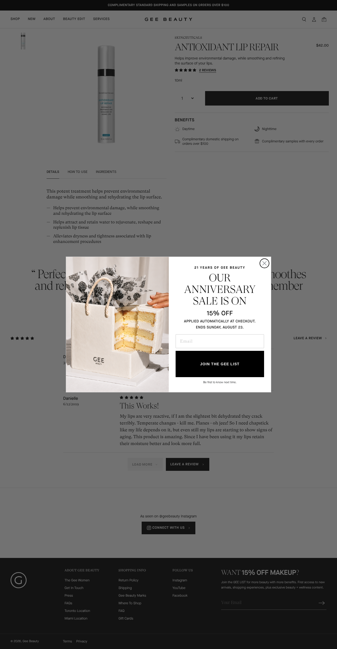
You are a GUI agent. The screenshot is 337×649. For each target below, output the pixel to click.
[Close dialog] (264, 263)
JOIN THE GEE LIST (220, 364)
